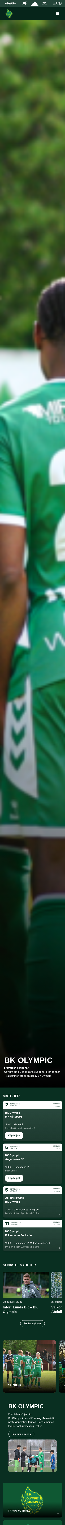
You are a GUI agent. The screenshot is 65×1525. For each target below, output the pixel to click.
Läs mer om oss (21, 1434)
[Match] (32, 1121)
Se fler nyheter (32, 1323)
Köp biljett (14, 1135)
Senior (14, 1385)
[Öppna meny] (57, 13)
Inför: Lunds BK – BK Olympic (20, 1309)
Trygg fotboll (19, 1510)
